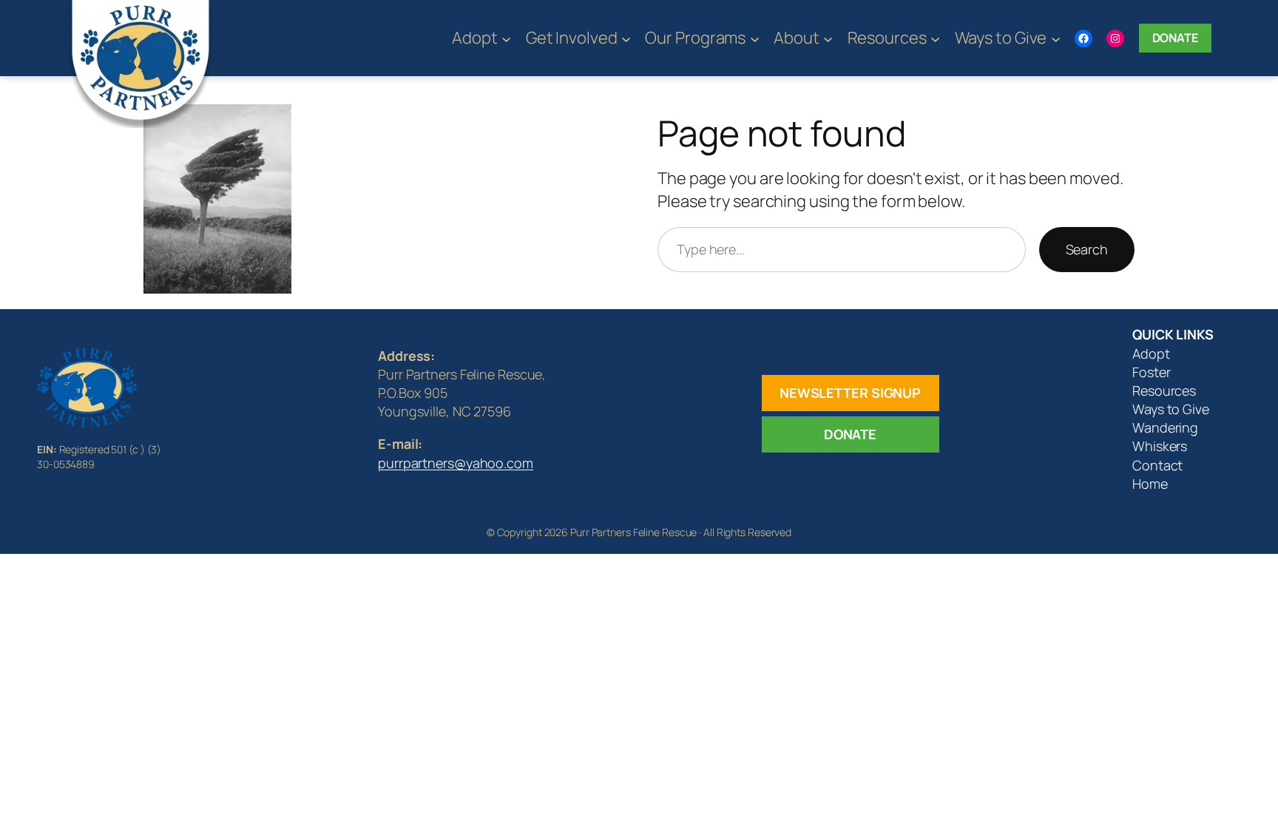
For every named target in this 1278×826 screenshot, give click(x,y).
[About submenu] (828, 38)
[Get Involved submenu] (626, 38)
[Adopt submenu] (506, 38)
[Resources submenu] (935, 38)
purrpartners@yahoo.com (455, 463)
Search (1087, 249)
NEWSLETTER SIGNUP (850, 393)
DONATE (850, 434)
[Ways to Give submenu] (1056, 38)
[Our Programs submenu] (755, 38)
